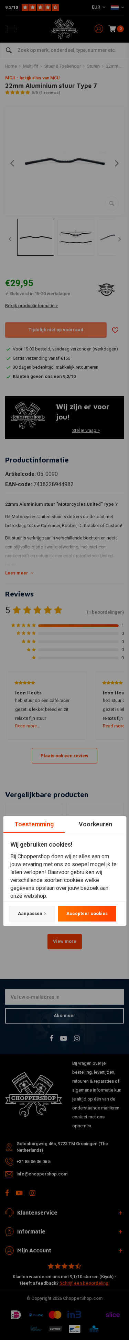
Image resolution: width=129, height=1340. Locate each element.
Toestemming (33, 824)
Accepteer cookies (86, 913)
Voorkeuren (95, 824)
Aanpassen (30, 913)
